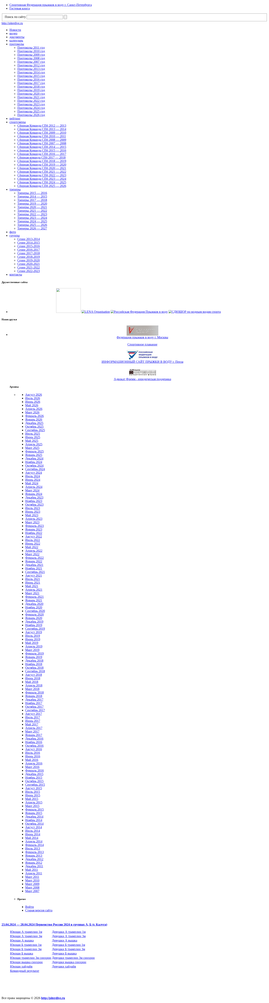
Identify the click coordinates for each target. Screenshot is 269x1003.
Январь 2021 (33, 600)
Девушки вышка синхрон (69, 962)
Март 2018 (32, 689)
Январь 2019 (33, 657)
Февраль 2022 (34, 557)
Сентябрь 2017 (35, 710)
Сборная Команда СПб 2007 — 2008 (41, 143)
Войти (29, 906)
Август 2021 (33, 575)
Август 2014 (33, 827)
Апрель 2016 (33, 763)
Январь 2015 (33, 813)
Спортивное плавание (142, 344)
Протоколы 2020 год (31, 93)
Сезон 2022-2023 (28, 271)
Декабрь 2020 (34, 604)
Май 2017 (31, 724)
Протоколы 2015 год (31, 76)
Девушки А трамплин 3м (69, 936)
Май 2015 (31, 799)
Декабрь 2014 (34, 816)
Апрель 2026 (33, 408)
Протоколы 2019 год (31, 90)
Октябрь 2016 (34, 745)
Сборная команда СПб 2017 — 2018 (41, 157)
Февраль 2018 (34, 692)
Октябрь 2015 (34, 781)
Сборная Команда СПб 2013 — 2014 (41, 129)
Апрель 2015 (33, 802)
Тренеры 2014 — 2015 (32, 196)
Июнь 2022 (32, 543)
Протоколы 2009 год (31, 54)
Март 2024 (32, 490)
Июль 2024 (32, 476)
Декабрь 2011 (34, 866)
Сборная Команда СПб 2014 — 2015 (41, 147)
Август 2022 (33, 536)
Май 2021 (31, 586)
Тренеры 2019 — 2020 (32, 203)
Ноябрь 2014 (33, 820)
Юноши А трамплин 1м (26, 931)
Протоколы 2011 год (31, 47)
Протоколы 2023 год (31, 104)
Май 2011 (31, 869)
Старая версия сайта (38, 910)
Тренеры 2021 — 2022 (32, 210)
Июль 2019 (32, 635)
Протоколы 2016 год (31, 79)
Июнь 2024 (32, 479)
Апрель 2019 (33, 646)
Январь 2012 (33, 862)
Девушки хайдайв (64, 966)
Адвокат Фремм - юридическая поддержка (142, 379)
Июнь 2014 (32, 834)
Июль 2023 (32, 508)
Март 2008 (32, 887)
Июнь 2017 (32, 721)
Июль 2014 (32, 830)
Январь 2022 (33, 561)
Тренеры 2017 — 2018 (32, 200)
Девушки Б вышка (64, 953)
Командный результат (24, 970)
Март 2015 (32, 806)
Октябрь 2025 (34, 426)
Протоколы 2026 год (31, 115)
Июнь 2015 (32, 795)
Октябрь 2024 (34, 465)
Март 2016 (32, 767)
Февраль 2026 (34, 416)
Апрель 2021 (33, 589)
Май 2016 (31, 760)
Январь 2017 (33, 735)
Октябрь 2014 (34, 823)
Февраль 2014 (34, 845)
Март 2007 (32, 891)
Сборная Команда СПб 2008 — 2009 (41, 139)
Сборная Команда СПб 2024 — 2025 (41, 182)
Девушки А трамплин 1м (69, 931)
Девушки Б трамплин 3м (68, 949)
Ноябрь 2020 (33, 607)
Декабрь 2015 (34, 774)
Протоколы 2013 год (31, 69)
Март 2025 (32, 447)
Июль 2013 (32, 848)
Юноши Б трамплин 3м (26, 949)
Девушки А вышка (64, 940)
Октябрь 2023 (34, 504)
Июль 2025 (32, 433)
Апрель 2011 (33, 873)
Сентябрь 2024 (35, 469)
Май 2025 (31, 440)
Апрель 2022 (33, 550)
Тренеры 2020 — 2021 (32, 207)
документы (16, 37)
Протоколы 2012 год (31, 65)
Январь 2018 (33, 696)
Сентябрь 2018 (35, 671)
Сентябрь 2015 (35, 784)
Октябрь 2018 (34, 667)
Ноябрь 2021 (33, 568)
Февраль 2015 (34, 809)
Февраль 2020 (34, 614)
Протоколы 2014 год (31, 72)
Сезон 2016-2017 (28, 249)
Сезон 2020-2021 (28, 264)
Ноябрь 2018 (33, 664)
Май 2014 (31, 838)
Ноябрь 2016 (33, 742)
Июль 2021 (32, 579)
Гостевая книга (19, 8)
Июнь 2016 (32, 756)
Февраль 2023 (34, 526)
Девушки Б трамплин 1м (68, 944)
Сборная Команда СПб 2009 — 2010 (41, 132)
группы (14, 235)
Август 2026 (33, 394)
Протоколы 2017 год (31, 83)
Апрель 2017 (33, 728)
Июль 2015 (32, 791)
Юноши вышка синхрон (26, 962)
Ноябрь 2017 (33, 703)
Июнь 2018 (32, 678)
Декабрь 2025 (34, 423)
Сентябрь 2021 (35, 572)
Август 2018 (33, 674)
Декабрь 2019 (34, 621)
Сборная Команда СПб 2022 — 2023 (41, 175)
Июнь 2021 (32, 582)
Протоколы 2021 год (31, 97)
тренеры (15, 189)
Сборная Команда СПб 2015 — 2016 (41, 150)
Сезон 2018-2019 (28, 256)
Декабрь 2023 (34, 497)
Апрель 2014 (33, 841)
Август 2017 (33, 713)
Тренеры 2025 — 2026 (32, 225)
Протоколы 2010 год (31, 51)
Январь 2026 (33, 419)
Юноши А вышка (22, 940)
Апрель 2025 (33, 444)
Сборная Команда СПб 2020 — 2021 (41, 168)
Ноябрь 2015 (33, 777)
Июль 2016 (32, 752)
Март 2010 (32, 880)
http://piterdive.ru (12, 23)
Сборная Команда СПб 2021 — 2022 (41, 171)
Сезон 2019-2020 (28, 260)
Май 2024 (31, 483)
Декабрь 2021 (34, 565)
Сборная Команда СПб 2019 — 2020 (41, 164)
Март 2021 (32, 593)
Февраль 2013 (34, 852)
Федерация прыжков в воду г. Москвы (142, 337)
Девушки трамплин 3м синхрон (73, 957)
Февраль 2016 (34, 770)
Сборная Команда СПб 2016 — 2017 (41, 154)
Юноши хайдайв (21, 966)
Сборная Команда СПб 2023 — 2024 (41, 178)
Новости (15, 30)
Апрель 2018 (33, 685)
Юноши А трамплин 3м (26, 936)
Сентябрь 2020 (35, 611)
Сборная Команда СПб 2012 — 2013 (41, 125)
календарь (16, 40)
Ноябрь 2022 (33, 533)
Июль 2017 (32, 717)
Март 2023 (32, 522)
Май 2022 (31, 547)
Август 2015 (33, 788)
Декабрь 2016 (34, 738)
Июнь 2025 (32, 437)
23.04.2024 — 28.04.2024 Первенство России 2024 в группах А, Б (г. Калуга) (54, 924)
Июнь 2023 (32, 511)
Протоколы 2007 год (31, 61)
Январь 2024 (33, 494)
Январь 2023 (33, 529)
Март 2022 (32, 554)
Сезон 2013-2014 (28, 239)
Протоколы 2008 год (31, 58)
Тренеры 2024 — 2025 (32, 221)
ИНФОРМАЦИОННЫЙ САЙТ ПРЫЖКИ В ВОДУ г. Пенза (142, 361)
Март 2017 (32, 731)
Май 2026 (31, 405)
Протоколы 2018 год (31, 86)
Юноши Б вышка (21, 953)
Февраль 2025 (34, 451)
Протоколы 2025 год (31, 111)
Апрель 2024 (33, 486)
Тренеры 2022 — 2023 (32, 214)
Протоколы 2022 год (31, 100)
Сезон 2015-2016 (28, 246)
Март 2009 (32, 884)
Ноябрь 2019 (33, 625)
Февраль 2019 (34, 653)
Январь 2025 (33, 455)
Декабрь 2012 (34, 859)
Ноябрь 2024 (33, 462)
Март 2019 (32, 650)
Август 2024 (33, 472)
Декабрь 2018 (34, 660)
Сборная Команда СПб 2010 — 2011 (41, 136)
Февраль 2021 (34, 596)
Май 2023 (31, 515)
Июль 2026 (32, 398)
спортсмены (17, 122)
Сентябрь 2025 (35, 430)
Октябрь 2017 (34, 706)
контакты (15, 274)
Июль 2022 (32, 540)
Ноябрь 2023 (33, 501)
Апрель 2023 (33, 518)
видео (13, 33)
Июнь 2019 (32, 639)
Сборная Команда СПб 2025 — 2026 (41, 186)
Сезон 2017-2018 (28, 253)
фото (12, 232)
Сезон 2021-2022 (28, 267)
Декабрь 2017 (34, 699)
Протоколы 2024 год (31, 108)
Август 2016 (33, 749)
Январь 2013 (33, 855)
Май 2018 (31, 682)
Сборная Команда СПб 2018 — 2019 (41, 161)
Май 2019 (31, 643)
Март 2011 (32, 877)
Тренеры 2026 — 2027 (32, 228)
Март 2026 (32, 412)
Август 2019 (33, 632)
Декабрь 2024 (34, 458)
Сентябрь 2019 (35, 628)
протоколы (16, 44)
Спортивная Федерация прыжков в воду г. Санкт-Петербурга (50, 5)
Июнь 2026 (32, 401)
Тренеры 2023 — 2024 (32, 217)
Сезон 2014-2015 (28, 242)
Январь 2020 (33, 618)
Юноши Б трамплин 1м (26, 944)
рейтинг (14, 118)
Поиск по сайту (15, 17)
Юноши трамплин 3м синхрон (30, 957)
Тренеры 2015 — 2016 (32, 193)
